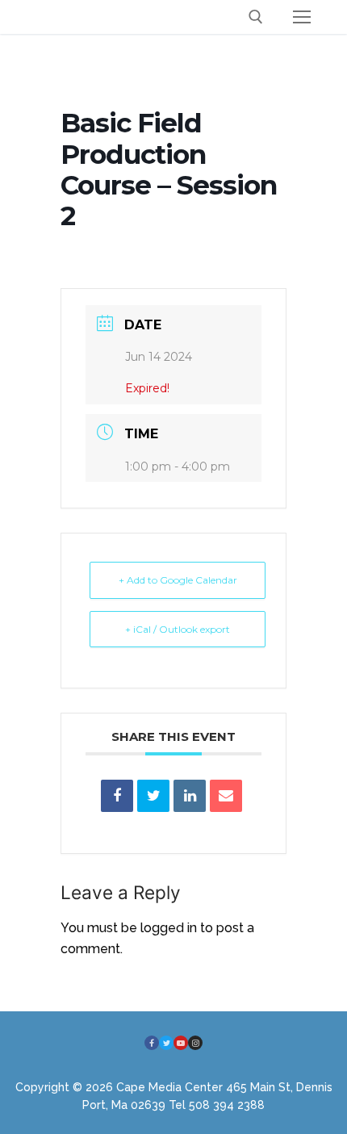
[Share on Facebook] (117, 796)
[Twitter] (166, 1043)
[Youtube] (181, 1043)
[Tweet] (153, 796)
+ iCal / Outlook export (177, 629)
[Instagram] (195, 1043)
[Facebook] (151, 1043)
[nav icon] (302, 17)
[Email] (226, 796)
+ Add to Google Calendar (178, 580)
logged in (168, 927)
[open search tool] (256, 17)
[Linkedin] (190, 796)
